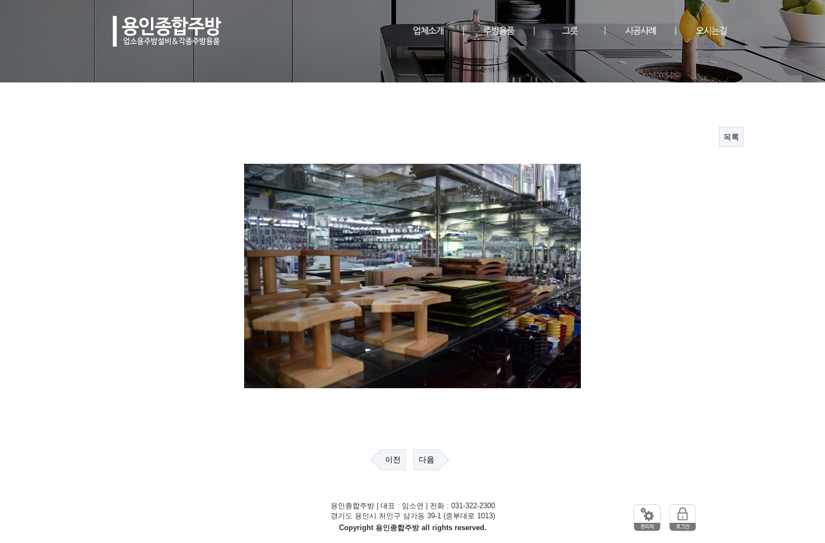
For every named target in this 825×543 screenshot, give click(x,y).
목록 (731, 136)
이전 (393, 459)
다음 (426, 459)
